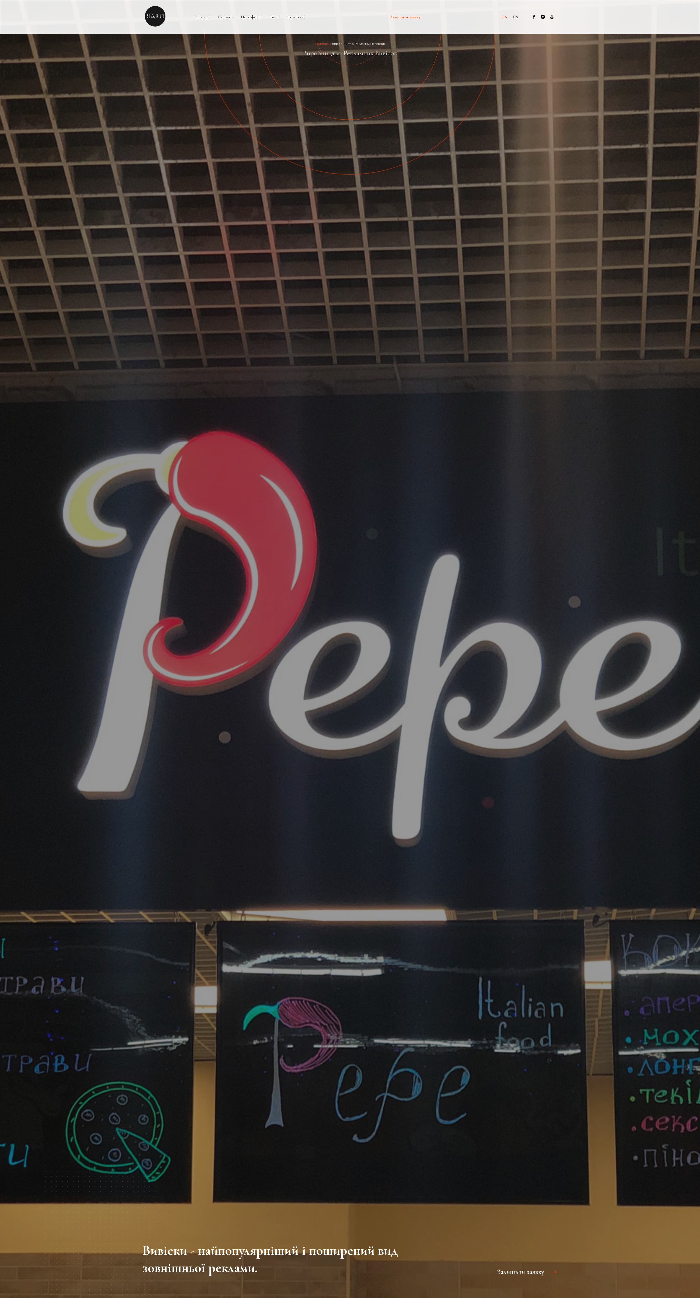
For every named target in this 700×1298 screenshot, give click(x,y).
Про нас (201, 17)
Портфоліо (251, 17)
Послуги (225, 17)
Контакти (296, 17)
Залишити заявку (405, 17)
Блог (274, 17)
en (515, 17)
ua (504, 17)
